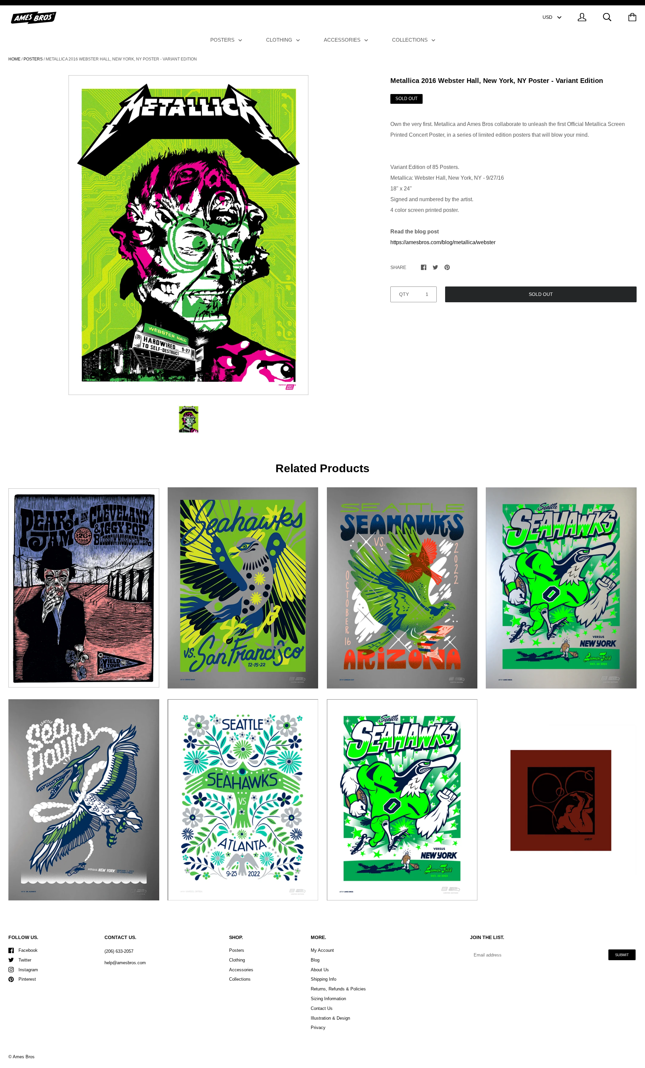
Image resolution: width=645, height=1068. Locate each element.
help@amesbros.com (125, 962)
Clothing (280, 40)
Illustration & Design (330, 1018)
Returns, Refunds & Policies (338, 988)
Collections (410, 40)
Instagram (28, 969)
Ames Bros (24, 1056)
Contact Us (322, 1008)
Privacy (318, 1027)
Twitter (24, 960)
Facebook (28, 950)
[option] (188, 235)
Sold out (541, 294)
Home (14, 59)
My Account (322, 950)
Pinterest (27, 979)
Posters (223, 40)
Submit (622, 955)
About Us (320, 969)
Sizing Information (328, 998)
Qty (404, 294)
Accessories (343, 40)
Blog (315, 960)
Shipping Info (323, 979)
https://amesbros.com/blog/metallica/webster (443, 242)
